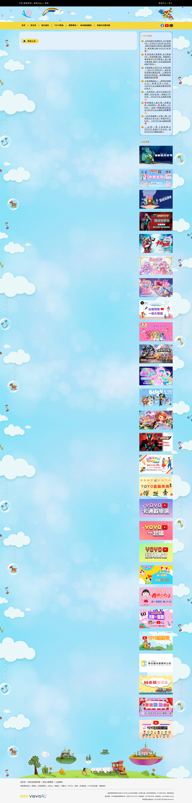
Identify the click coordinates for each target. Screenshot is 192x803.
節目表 (33, 25)
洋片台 (70, 786)
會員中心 (163, 3)
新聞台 (34, 786)
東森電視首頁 (25, 786)
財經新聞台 (42, 786)
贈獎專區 (72, 25)
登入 (171, 3)
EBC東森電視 (25, 3)
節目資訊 (45, 25)
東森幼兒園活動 (103, 25)
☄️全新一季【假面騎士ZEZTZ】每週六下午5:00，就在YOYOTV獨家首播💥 (157, 129)
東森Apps (38, 3)
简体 (47, 3)
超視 (76, 786)
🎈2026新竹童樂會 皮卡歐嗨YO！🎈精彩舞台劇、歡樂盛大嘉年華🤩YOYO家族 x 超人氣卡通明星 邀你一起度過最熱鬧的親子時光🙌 (157, 59)
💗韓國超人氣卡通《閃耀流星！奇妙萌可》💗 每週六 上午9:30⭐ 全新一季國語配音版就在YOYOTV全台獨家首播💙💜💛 (157, 108)
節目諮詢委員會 (34, 782)
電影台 (64, 786)
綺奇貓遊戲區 (86, 25)
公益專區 (59, 782)
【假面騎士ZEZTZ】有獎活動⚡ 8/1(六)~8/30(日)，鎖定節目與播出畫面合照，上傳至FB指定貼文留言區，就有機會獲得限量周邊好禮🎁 (157, 73)
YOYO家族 (59, 25)
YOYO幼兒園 (92, 786)
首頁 (23, 25)
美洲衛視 (83, 786)
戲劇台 (57, 786)
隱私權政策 (170, 793)
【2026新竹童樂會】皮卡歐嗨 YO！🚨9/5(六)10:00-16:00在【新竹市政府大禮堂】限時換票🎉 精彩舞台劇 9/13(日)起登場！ (157, 46)
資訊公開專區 (48, 782)
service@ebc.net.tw (168, 796)
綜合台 (50, 786)
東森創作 (102, 786)
